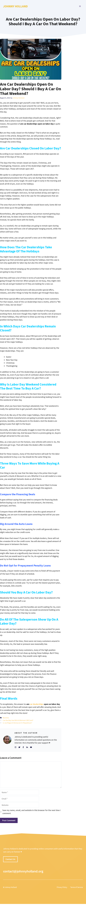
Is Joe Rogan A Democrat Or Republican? (17, 723)
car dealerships (36, 704)
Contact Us (10, 859)
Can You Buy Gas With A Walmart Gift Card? (18, 720)
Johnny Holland (15, 6)
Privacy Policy (62, 887)
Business (6, 718)
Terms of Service (76, 887)
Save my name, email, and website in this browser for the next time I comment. (31, 812)
